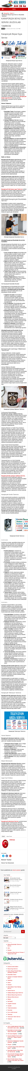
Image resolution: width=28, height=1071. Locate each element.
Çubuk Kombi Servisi (15, 892)
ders (9, 948)
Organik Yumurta (12, 1003)
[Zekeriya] (5, 847)
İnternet (9, 984)
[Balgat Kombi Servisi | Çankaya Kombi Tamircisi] (6, 910)
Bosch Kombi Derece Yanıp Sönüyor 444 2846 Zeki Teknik (15, 1059)
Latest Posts (9, 836)
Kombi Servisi (11, 990)
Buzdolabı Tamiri (12, 974)
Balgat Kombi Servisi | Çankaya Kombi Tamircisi (17, 907)
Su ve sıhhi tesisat (12, 1012)
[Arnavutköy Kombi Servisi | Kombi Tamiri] (6, 882)
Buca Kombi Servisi (15, 885)
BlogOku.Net (17, 1067)
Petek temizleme (12, 1008)
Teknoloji (10, 1014)
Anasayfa (6, 13)
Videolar (10, 1019)
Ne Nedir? (10, 1001)
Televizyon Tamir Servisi (14, 1016)
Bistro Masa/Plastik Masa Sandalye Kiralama (14, 971)
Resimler (10, 1010)
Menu (14, 9)
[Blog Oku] (14, 7)
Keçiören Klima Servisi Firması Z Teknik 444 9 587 (16, 953)
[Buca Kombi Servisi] (6, 889)
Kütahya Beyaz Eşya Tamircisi (15, 992)
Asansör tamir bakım (13, 966)
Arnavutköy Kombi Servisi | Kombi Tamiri (16, 878)
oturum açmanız (16, 870)
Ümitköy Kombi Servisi (16, 899)
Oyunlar (9, 1005)
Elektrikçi (10, 980)
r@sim (14, 1068)
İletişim (9, 950)
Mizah (9, 999)
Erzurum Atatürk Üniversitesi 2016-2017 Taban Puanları (15, 1036)
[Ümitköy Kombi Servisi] (6, 903)
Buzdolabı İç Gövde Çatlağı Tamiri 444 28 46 (15, 1030)
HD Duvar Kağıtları (12, 1033)
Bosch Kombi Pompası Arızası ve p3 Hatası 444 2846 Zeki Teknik (15, 1055)
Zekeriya (9, 28)
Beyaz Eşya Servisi (13, 969)
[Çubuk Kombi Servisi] (6, 896)
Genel (11, 13)
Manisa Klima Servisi (13, 997)
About (3, 836)
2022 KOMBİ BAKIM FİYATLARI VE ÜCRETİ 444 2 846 (16, 1027)
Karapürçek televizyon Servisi (9, 821)
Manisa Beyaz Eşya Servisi (15, 995)
